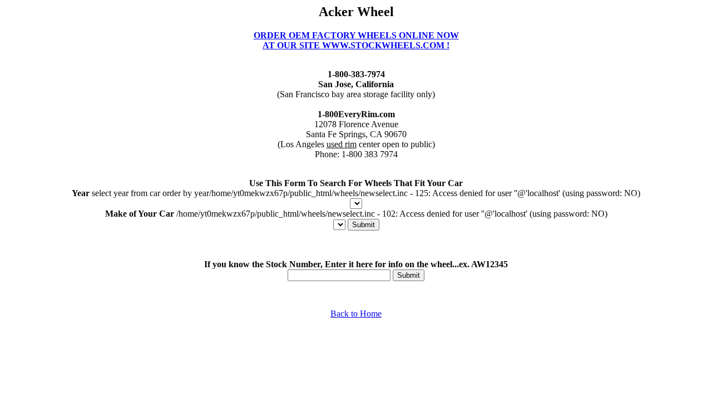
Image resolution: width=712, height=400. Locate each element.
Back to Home (356, 313)
